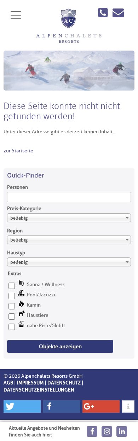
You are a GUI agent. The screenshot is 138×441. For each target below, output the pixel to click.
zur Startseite (18, 151)
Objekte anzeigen (60, 346)
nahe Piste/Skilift (46, 326)
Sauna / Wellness (45, 285)
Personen (17, 187)
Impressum (30, 383)
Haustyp (16, 253)
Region (15, 231)
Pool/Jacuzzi (41, 295)
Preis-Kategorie (24, 208)
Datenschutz (64, 383)
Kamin (34, 305)
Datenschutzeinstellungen (39, 390)
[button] (22, 406)
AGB (8, 383)
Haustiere (37, 315)
